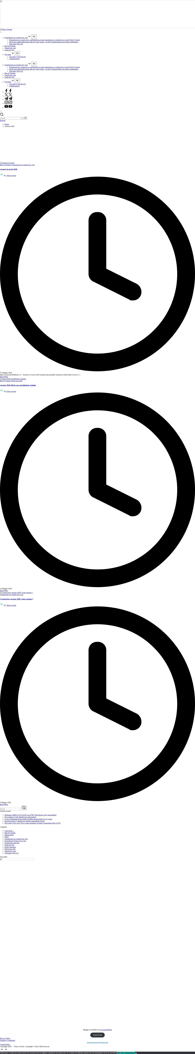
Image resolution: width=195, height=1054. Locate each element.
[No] (136, 1053)
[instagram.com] (8, 103)
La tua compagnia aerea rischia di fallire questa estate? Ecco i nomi (28, 819)
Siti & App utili (16, 381)
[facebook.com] (8, 92)
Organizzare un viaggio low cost (23, 165)
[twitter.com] (8, 96)
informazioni (9, 835)
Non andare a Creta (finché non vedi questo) (20, 817)
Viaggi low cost (10, 851)
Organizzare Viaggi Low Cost (15, 841)
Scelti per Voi (9, 845)
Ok (119, 1053)
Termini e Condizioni (7, 1040)
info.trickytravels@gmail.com (97, 1042)
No (122, 1053)
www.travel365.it (106, 1030)
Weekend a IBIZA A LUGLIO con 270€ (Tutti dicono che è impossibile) (30, 815)
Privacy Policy (5, 1038)
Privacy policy (129, 1053)
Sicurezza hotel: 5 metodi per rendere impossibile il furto (25, 821)
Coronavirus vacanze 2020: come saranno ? (16, 599)
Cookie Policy (5, 1044)
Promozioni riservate (12, 843)
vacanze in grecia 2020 (8, 169)
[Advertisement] (97, 145)
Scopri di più (97, 1035)
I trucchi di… (9, 831)
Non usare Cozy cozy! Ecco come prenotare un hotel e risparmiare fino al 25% (32, 823)
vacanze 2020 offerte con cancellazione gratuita (18, 385)
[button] (22, 118)
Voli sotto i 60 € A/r (12, 853)
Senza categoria (10, 847)
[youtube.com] (8, 107)
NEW (7, 837)
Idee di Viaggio (5, 165)
